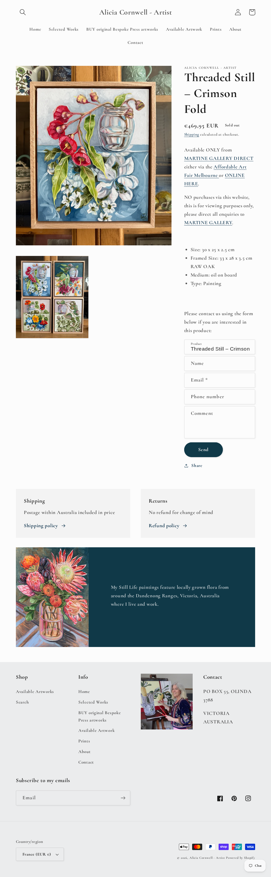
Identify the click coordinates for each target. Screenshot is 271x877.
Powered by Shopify (240, 858)
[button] (23, 12)
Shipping (191, 134)
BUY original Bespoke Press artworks (99, 716)
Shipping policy (41, 525)
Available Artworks (35, 691)
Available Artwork (96, 730)
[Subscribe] (123, 798)
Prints (84, 741)
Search (22, 702)
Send (203, 449)
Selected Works (93, 702)
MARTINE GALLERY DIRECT (219, 158)
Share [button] (196, 465)
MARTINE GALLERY (208, 222)
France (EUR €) (36, 854)
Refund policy (164, 525)
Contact (86, 762)
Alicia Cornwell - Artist (207, 858)
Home (84, 691)
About (84, 751)
